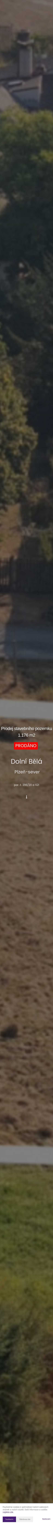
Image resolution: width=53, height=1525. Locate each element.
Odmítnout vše (24, 1519)
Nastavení (46, 1519)
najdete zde (8, 1512)
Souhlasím (9, 1519)
